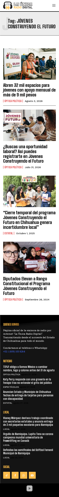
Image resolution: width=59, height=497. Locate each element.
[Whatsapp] (23, 475)
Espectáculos (11, 387)
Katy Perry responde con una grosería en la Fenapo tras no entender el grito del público (27, 381)
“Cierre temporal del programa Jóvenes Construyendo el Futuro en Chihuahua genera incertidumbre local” (29, 220)
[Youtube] (32, 475)
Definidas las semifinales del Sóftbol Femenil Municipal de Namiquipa (28, 451)
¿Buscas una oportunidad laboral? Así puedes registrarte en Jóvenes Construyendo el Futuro (25, 154)
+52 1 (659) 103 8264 (14, 351)
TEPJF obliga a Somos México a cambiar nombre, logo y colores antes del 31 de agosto (29, 368)
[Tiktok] (6, 475)
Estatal (8, 233)
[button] (29, 488)
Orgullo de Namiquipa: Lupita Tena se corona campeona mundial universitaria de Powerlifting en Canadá (28, 437)
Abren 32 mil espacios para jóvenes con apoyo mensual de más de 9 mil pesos (29, 90)
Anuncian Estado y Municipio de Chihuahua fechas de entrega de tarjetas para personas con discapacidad (28, 395)
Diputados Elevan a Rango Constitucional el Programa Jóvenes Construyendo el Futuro (26, 286)
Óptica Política (13, 101)
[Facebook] (15, 475)
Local (6, 429)
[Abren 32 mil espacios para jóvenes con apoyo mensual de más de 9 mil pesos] (29, 64)
